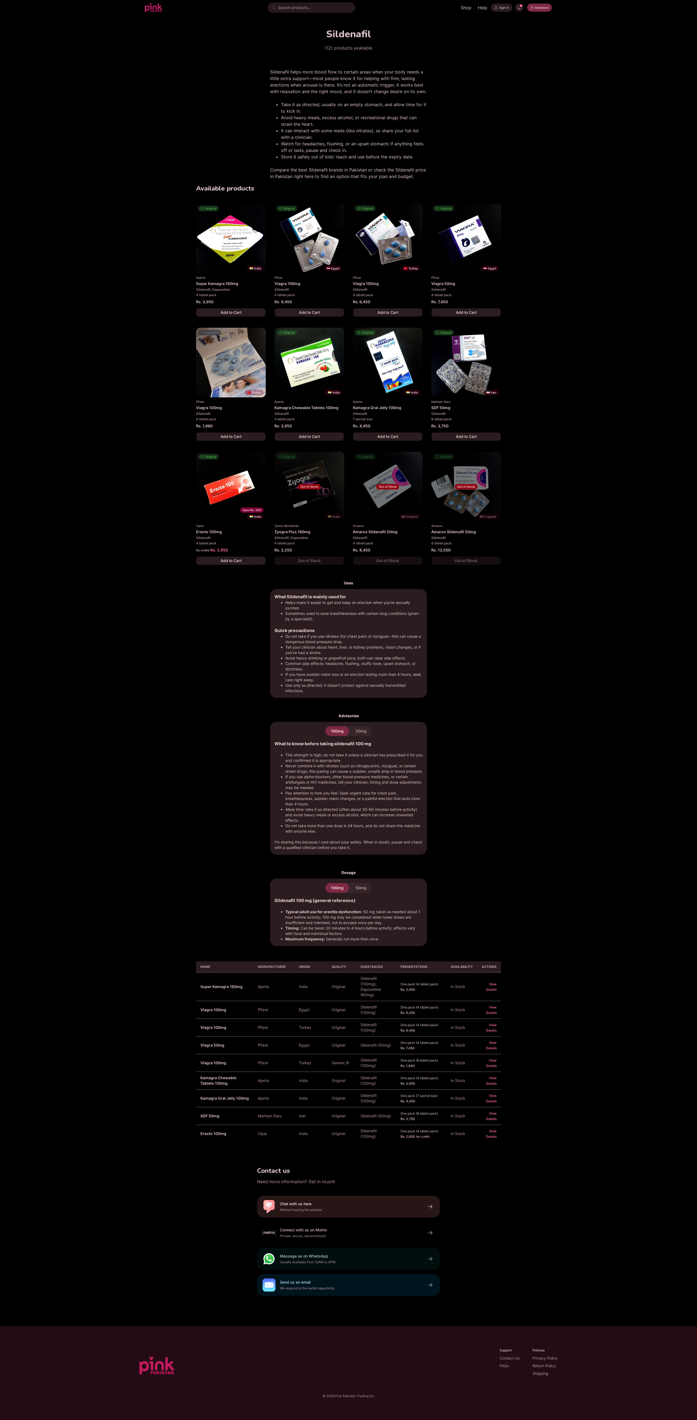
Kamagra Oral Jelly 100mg (224, 1098)
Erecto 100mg (213, 1133)
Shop (466, 7)
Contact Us (509, 1358)
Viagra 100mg (213, 1009)
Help (482, 7)
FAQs (504, 1365)
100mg (337, 731)
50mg (361, 731)
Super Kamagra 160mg (221, 986)
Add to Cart (231, 312)
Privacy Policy (545, 1358)
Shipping (540, 1373)
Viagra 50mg (212, 1045)
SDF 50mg (209, 1116)
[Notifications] (519, 7)
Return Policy (544, 1365)
